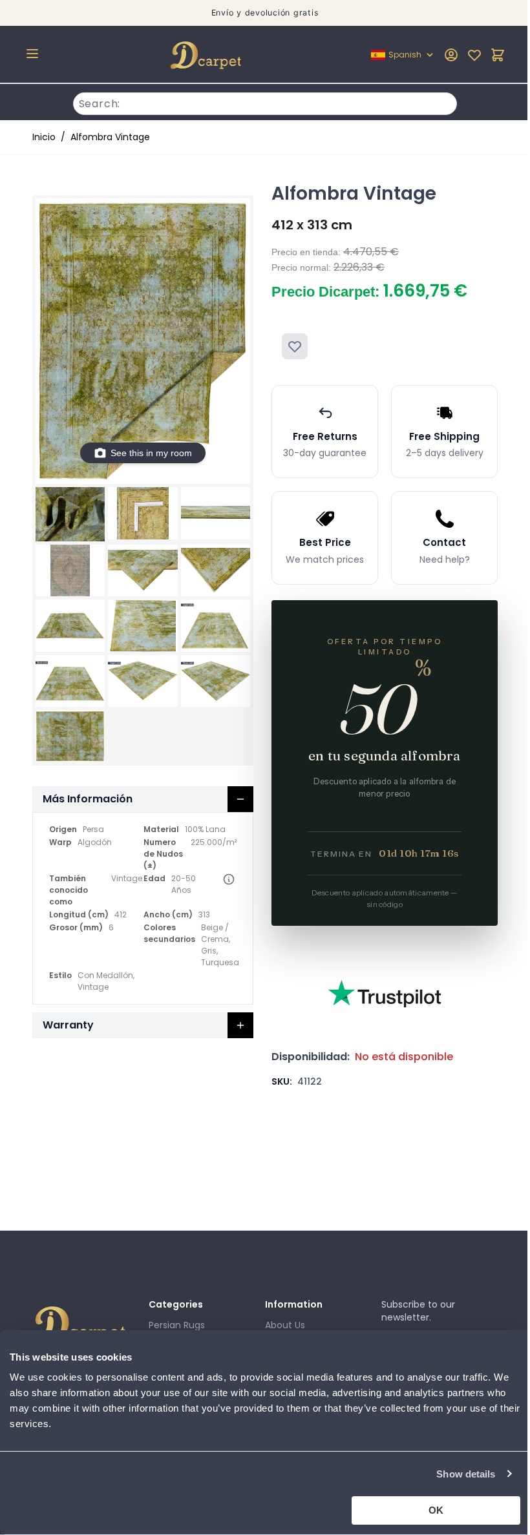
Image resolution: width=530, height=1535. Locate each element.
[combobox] (265, 102)
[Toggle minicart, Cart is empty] (497, 55)
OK (436, 1510)
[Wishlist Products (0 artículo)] (474, 55)
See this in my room (151, 453)
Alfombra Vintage (110, 137)
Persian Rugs (177, 1325)
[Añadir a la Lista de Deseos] (295, 346)
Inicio (44, 137)
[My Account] (451, 55)
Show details (465, 1473)
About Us (285, 1325)
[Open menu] (32, 53)
